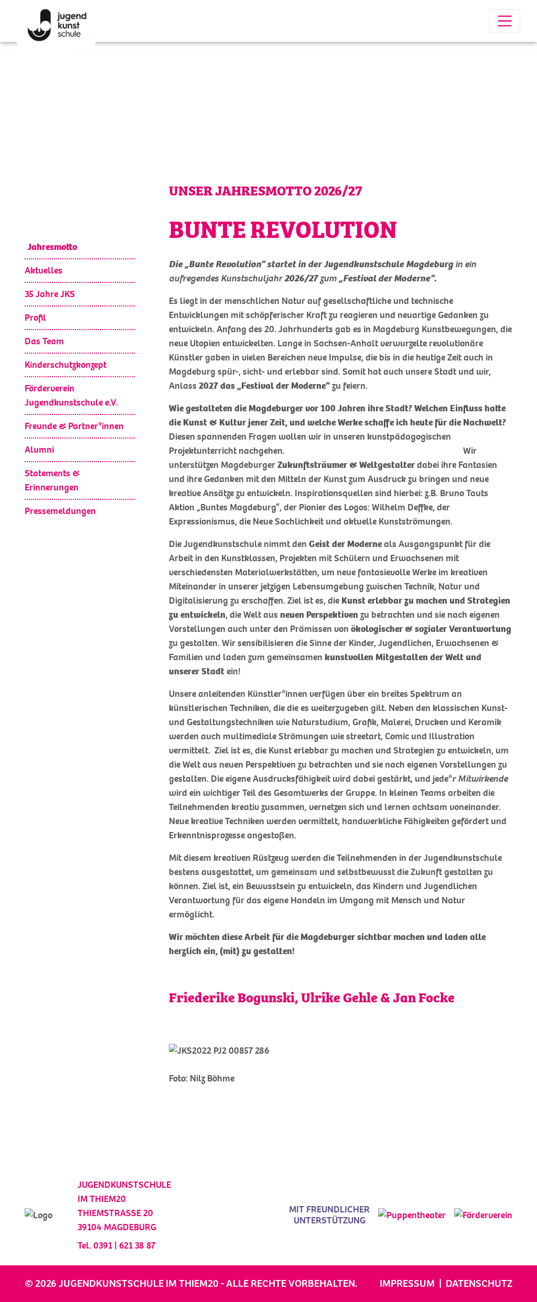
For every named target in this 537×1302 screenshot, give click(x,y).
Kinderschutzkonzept (65, 365)
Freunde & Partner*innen (74, 426)
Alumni (39, 450)
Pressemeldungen (60, 511)
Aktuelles (43, 271)
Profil (35, 318)
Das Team (44, 341)
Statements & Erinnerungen (52, 480)
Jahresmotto (52, 247)
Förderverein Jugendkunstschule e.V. (71, 395)
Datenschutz (479, 1283)
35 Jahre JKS (50, 294)
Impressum (407, 1283)
